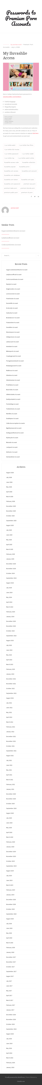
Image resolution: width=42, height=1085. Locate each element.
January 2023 (10, 674)
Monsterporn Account (12, 332)
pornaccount (17, 44)
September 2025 (11, 520)
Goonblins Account (12, 327)
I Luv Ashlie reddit (28, 154)
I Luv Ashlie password (11, 154)
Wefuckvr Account (11, 452)
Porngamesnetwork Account (15, 361)
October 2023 (10, 631)
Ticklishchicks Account (13, 409)
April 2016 (9, 1053)
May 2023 (9, 655)
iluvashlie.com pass (27, 179)
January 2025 (10, 559)
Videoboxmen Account (13, 380)
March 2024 (9, 607)
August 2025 (10, 525)
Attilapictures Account (13, 337)
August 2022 (10, 698)
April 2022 (9, 717)
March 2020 (9, 837)
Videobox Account (11, 375)
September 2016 (11, 1029)
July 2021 (9, 760)
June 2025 (9, 535)
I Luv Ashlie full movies (11, 149)
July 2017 (9, 981)
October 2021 (10, 746)
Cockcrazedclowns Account (11, 245)
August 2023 (10, 640)
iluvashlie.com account (29, 171)
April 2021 (9, 775)
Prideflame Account (12, 385)
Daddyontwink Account (13, 399)
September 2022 (11, 693)
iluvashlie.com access (11, 171)
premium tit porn (27, 192)
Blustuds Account (11, 442)
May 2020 (9, 828)
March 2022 (9, 722)
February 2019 (10, 890)
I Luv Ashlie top (9, 158)
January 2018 (10, 952)
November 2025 (11, 511)
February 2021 (10, 784)
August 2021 (10, 755)
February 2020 (10, 842)
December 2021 (11, 736)
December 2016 (11, 1015)
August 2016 (10, 1034)
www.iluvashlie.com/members (12, 97)
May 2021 (9, 770)
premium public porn (11, 192)
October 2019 (10, 861)
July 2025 (9, 530)
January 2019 (10, 895)
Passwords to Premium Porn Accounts (21, 18)
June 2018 (9, 928)
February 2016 (10, 1063)
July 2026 (9, 477)
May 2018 (9, 933)
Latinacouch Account (12, 342)
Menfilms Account (11, 414)
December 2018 (11, 899)
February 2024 (10, 612)
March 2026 (9, 496)
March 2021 (9, 780)
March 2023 (9, 664)
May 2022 (9, 712)
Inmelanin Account (11, 346)
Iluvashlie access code (11, 162)
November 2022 (11, 684)
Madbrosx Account (12, 370)
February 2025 (10, 554)
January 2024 (10, 616)
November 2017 (11, 962)
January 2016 (10, 1067)
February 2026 (10, 501)
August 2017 (10, 976)
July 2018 (9, 923)
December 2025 (11, 506)
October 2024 (10, 573)
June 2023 (9, 650)
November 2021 (11, 741)
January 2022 (10, 732)
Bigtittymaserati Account (13, 428)
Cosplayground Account (13, 356)
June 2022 (9, 707)
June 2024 (9, 592)
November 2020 (11, 799)
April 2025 (9, 544)
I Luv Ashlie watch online (26, 158)
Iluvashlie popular (10, 166)
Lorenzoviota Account (13, 294)
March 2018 (9, 943)
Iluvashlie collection (28, 162)
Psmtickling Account (12, 404)
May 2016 (9, 1048)
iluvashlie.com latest (11, 179)
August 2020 (10, 813)
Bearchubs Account (12, 390)
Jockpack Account (11, 447)
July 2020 (9, 818)
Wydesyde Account (12, 438)
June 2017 (9, 986)
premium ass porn (29, 184)
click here (35, 133)
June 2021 (9, 765)
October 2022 (10, 688)
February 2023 (10, 669)
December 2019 (11, 851)
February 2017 (10, 1005)
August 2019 (10, 871)
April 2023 (9, 660)
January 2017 (10, 1010)
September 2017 (11, 971)
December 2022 (11, 679)
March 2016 (9, 1058)
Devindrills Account (12, 303)
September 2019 (11, 866)
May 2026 (9, 487)
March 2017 (9, 1000)
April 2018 (9, 938)
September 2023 (11, 636)
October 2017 (10, 967)
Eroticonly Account (12, 308)
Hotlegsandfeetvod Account (15, 433)
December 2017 (11, 957)
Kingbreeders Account (13, 289)
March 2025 (9, 549)
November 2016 (11, 1019)
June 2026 (9, 482)
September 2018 (11, 914)
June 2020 (9, 823)
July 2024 (9, 588)
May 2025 (9, 540)
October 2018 (10, 909)
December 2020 (11, 794)
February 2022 (10, 727)
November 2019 (11, 856)
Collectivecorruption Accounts (15, 423)
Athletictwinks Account (13, 394)
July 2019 (9, 875)
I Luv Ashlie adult (9, 145)
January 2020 (10, 847)
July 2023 (9, 645)
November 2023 (11, 626)
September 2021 (11, 751)
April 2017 (9, 995)
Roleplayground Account (13, 366)
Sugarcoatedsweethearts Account (13, 231)
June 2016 (9, 1043)
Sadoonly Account (11, 313)
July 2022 (9, 703)
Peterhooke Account (12, 298)
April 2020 (9, 832)
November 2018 (11, 904)
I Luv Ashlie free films (26, 145)
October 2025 (10, 516)
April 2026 (9, 492)
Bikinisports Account (12, 351)
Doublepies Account (12, 418)
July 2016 (9, 1039)
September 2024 (11, 578)
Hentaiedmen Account (13, 457)
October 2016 (10, 1024)
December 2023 (11, 621)
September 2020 (11, 808)
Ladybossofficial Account (10, 238)
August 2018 (10, 919)
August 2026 (10, 472)
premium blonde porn (28, 188)
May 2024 (9, 597)
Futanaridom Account (12, 322)
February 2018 (10, 947)
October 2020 (10, 803)
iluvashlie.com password (12, 184)
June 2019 (9, 880)
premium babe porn (10, 188)
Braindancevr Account (13, 318)
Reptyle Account (11, 284)
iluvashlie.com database (12, 175)
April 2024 (9, 602)
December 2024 (11, 564)
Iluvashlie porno (24, 166)
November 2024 (11, 568)
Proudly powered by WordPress (15, 1077)
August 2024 (10, 583)
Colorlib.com (21, 1081)
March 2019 (9, 885)
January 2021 (10, 789)
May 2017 (9, 991)
